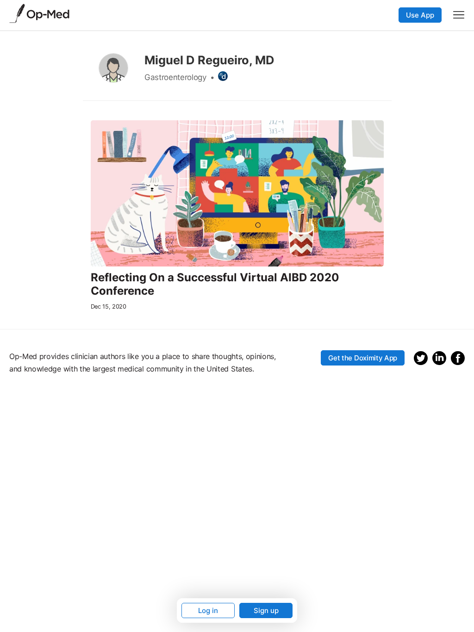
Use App (420, 15)
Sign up (266, 610)
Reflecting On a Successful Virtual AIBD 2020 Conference (215, 284)
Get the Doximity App (362, 357)
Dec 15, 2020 (108, 306)
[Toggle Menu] (459, 15)
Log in (208, 610)
